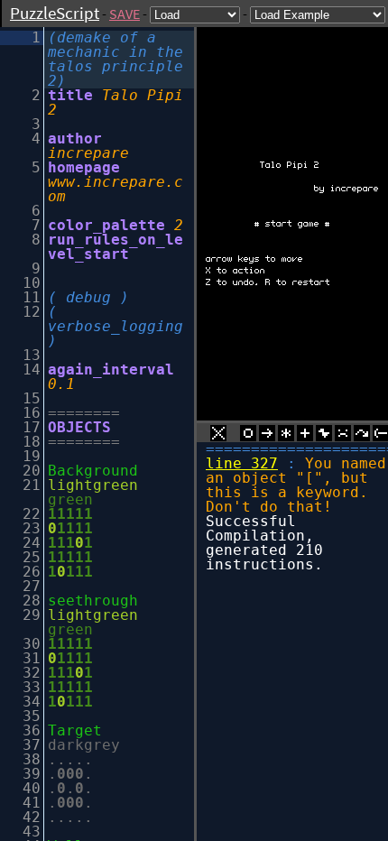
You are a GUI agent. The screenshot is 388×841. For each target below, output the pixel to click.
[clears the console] (218, 436)
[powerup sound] (305, 436)
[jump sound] (362, 436)
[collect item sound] (248, 436)
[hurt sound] (343, 436)
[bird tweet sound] (324, 436)
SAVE (124, 14)
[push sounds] (267, 436)
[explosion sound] (286, 436)
